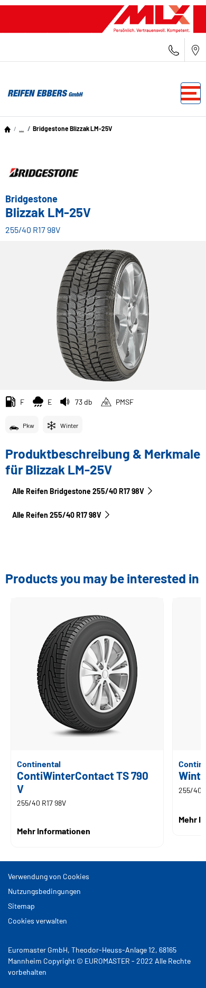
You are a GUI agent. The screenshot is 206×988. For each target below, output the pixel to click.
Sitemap (21, 905)
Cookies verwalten (37, 920)
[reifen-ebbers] (42, 93)
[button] (21, 128)
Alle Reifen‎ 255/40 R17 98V (56, 514)
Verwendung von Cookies (48, 876)
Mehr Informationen (53, 831)
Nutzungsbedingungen (44, 891)
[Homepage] (7, 128)
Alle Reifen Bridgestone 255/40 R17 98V (78, 491)
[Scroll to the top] (178, 965)
